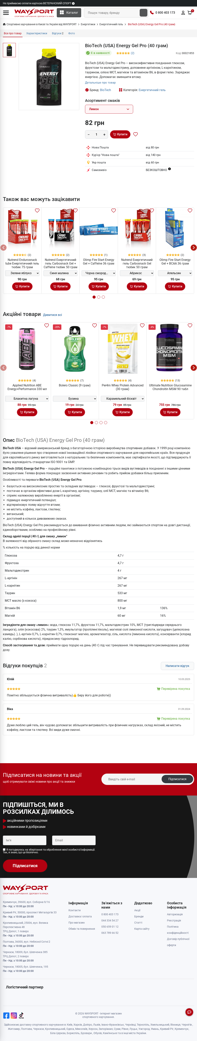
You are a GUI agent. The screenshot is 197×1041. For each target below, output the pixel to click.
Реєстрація (174, 920)
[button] (6, 12)
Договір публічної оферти (178, 942)
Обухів (97, 1033)
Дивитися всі (52, 315)
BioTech (105, 90)
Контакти (74, 910)
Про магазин (76, 922)
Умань (155, 1028)
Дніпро (87, 1024)
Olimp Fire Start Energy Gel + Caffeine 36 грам (98, 261)
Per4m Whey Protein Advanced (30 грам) (123, 387)
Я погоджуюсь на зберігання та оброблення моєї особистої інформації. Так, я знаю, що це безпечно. (49, 851)
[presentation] (3, 248)
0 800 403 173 (165, 12)
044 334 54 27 (110, 920)
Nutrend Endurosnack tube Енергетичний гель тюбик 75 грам (22, 263)
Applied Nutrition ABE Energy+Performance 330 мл (27, 387)
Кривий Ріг (167, 1028)
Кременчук (182, 1028)
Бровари (86, 1033)
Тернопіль (143, 1024)
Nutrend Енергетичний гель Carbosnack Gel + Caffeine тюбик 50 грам (60, 263)
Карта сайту (141, 928)
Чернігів (187, 1024)
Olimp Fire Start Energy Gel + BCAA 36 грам (175, 261)
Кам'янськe (110, 1033)
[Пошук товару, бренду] (143, 13)
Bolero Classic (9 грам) (75, 385)
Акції (137, 910)
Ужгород (144, 1028)
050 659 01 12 (110, 926)
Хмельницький (159, 1024)
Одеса (70, 1028)
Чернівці (130, 1024)
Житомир (14, 1028)
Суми (117, 1028)
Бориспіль (73, 1033)
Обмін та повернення (81, 928)
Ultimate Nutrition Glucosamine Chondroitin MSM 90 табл (170, 387)
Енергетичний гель (152, 90)
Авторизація (175, 914)
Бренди (139, 916)
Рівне (125, 1028)
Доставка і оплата (80, 916)
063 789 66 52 (110, 932)
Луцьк (133, 1028)
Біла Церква (58, 1033)
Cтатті (138, 922)
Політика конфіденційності (178, 929)
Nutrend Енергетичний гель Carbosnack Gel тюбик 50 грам (137, 263)
